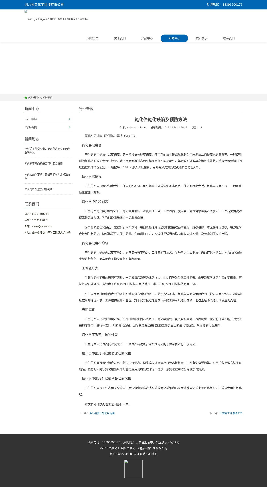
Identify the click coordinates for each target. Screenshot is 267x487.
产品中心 (147, 38)
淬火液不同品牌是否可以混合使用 (44, 163)
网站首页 (92, 38)
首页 (30, 97)
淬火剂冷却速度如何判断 (38, 189)
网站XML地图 (148, 454)
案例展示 (201, 38)
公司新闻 (31, 119)
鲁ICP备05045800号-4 (124, 454)
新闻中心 (174, 38)
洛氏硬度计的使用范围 (102, 413)
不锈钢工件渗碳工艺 (231, 413)
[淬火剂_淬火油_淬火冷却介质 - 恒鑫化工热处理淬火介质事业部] (56, 19)
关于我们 (120, 38)
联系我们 (229, 38)
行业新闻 (48, 97)
